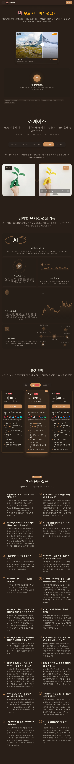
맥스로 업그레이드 (61, 406)
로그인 (69, 2)
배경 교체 (14, 144)
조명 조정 (25, 144)
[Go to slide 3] (56, 59)
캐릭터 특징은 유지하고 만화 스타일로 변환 (29, 100)
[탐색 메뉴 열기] (3, 2)
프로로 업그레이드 (12, 406)
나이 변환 (60, 144)
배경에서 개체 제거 (58, 100)
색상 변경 (49, 144)
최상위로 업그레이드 (37, 406)
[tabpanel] (37, 421)
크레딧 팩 (46, 385)
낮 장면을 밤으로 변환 (47, 100)
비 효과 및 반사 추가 (9, 102)
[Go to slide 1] (52, 59)
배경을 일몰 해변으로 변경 (11, 100)
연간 (35, 385)
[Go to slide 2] (55, 59)
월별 (26, 385)
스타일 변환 (37, 144)
